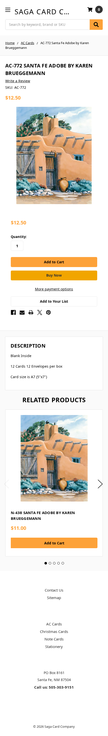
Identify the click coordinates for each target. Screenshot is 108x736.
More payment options (54, 289)
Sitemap (54, 597)
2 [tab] (50, 563)
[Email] (22, 312)
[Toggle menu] (8, 10)
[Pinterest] (48, 312)
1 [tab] (45, 563)
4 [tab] (58, 563)
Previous (7, 484)
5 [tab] (63, 563)
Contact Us (54, 590)
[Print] (30, 312)
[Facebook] (13, 312)
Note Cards (54, 638)
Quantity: (19, 236)
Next (100, 484)
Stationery (54, 646)
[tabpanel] (54, 483)
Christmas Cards (54, 631)
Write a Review (17, 80)
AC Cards (54, 623)
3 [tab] (54, 563)
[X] (39, 312)
